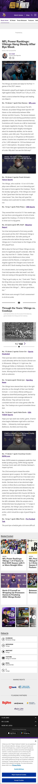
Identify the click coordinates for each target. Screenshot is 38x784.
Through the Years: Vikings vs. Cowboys (19, 309)
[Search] (32, 15)
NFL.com (32, 103)
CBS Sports (30, 207)
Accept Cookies (19, 780)
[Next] (24, 343)
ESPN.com (6, 456)
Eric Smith (12, 54)
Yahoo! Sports (7, 180)
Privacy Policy (16, 765)
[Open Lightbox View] (19, 335)
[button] (19, 70)
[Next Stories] (34, 617)
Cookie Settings (19, 769)
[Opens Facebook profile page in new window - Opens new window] (10, 58)
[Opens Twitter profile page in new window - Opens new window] (13, 58)
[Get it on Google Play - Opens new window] (25, 734)
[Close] (36, 741)
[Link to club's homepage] (4, 14)
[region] (19, 761)
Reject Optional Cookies (19, 774)
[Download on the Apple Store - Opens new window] (12, 733)
